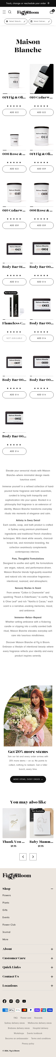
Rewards (38, 1018)
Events (5, 917)
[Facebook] (4, 1001)
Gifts (5, 910)
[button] (22, 856)
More (5, 939)
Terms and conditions (41, 1038)
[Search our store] (9, 12)
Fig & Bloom (14, 1051)
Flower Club (9, 924)
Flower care (26, 1018)
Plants (5, 902)
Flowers (6, 895)
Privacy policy (28, 1043)
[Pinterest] (18, 1001)
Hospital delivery (40, 1028)
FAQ (15, 1018)
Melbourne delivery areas (40, 1023)
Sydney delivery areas (15, 1023)
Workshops (19, 1033)
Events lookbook (34, 1033)
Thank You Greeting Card (24, 842)
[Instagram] (11, 1001)
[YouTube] (24, 1001)
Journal (6, 932)
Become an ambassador (16, 1038)
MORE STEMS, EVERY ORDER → (28, 779)
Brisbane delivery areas (19, 1028)
